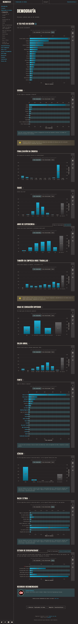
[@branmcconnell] (36, 24)
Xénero (3, 38)
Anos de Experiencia (7, 25)
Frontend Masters (30, 590)
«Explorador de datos (36, 607)
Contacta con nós (52, 616)
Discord (49, 617)
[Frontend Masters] (21, 593)
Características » (56, 607)
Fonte (3, 36)
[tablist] (72, 35)
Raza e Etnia (5, 40)
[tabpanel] (46, 55)
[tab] (72, 29)
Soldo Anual (5, 34)
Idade (3, 23)
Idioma (3, 17)
